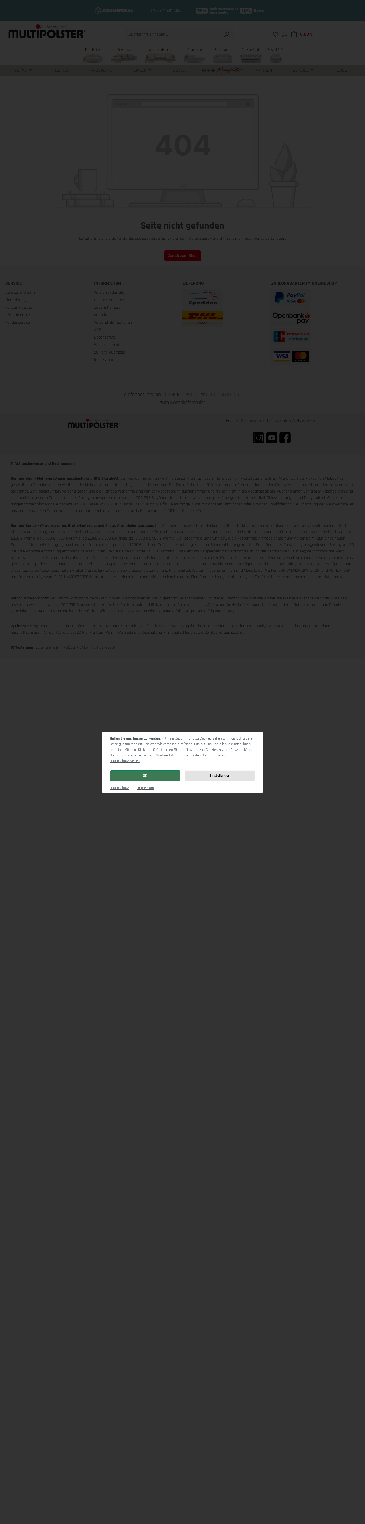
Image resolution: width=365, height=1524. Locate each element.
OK (145, 775)
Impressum (145, 788)
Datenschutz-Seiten (125, 761)
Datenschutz (119, 788)
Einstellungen (220, 775)
